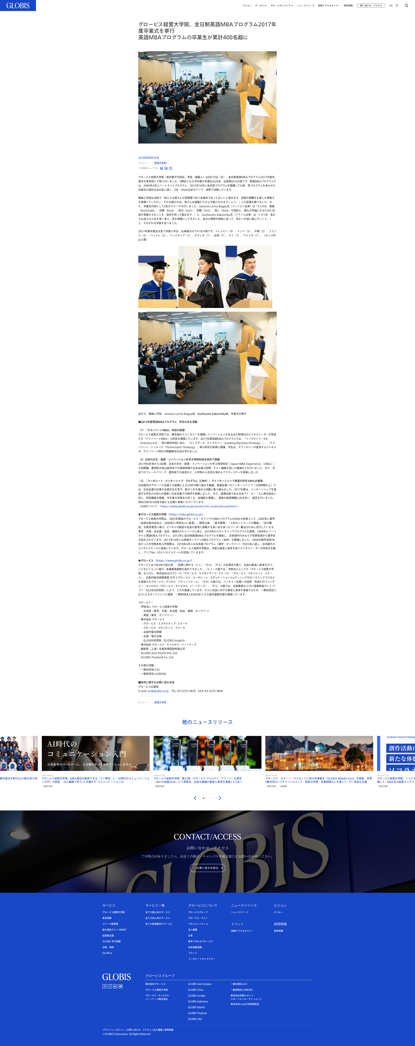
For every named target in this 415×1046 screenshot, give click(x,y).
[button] (207, 868)
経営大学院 (160, 163)
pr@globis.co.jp (158, 691)
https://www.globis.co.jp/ (174, 561)
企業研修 (60, 786)
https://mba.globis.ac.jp (186, 514)
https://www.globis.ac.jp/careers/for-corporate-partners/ (198, 506)
